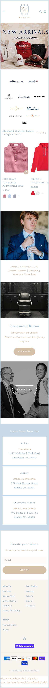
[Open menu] (4, 11)
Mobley (19, 670)
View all (40, 133)
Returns (29, 601)
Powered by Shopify (31, 670)
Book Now (24, 352)
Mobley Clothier (9, 601)
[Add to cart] (26, 172)
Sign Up (24, 570)
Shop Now (24, 46)
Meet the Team (9, 596)
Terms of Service (9, 625)
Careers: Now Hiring (11, 610)
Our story (24, 389)
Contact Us (7, 606)
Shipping (29, 591)
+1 (19, 196)
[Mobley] (24, 11)
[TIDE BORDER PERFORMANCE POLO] (16, 157)
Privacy (6, 630)
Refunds (29, 596)
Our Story (7, 591)
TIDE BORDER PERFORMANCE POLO (13, 184)
